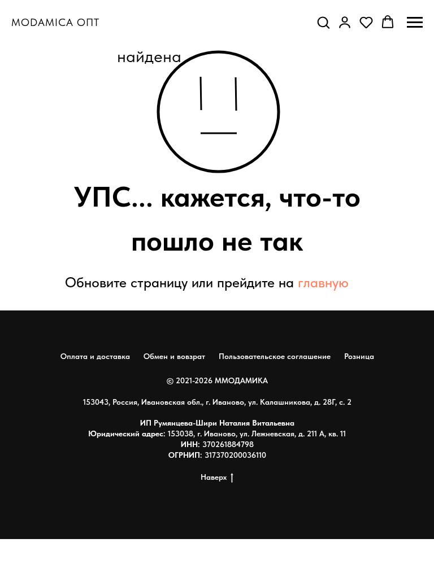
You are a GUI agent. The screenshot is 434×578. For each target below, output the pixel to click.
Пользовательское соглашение (275, 356)
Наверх (214, 476)
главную (323, 282)
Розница (359, 356)
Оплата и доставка (95, 356)
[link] (344, 22)
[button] (323, 22)
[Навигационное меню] (415, 22)
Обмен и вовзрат (174, 356)
